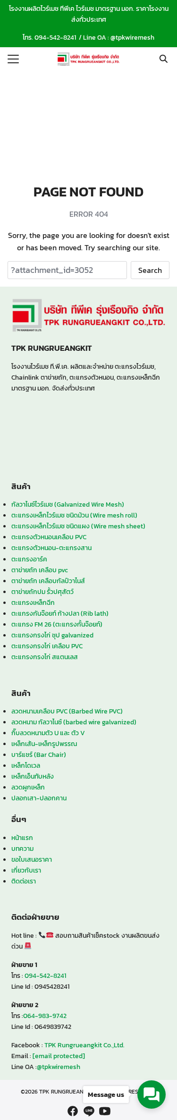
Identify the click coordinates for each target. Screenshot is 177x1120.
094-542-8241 (55, 37)
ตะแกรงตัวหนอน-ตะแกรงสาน (51, 548)
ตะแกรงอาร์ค (29, 559)
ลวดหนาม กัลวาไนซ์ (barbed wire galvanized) (73, 722)
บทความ (22, 848)
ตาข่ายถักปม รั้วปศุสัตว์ (42, 591)
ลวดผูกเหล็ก (28, 787)
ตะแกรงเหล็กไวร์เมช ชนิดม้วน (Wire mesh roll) (74, 515)
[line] (89, 1111)
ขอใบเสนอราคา (31, 859)
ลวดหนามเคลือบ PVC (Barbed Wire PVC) (67, 711)
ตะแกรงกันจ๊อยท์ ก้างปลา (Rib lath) (60, 613)
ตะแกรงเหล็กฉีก (33, 602)
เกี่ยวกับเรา (26, 870)
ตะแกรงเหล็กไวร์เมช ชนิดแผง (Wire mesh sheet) (78, 526)
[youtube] (105, 1111)
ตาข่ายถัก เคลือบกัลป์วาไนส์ (48, 581)
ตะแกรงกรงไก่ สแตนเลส (44, 657)
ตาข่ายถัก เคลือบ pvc (39, 570)
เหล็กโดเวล (25, 765)
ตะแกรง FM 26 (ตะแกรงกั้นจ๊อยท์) (56, 624)
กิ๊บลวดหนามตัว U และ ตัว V (48, 733)
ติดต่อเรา (23, 881)
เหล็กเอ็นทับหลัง (32, 776)
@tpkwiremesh (132, 37)
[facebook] (73, 1111)
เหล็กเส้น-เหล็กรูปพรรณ (44, 743)
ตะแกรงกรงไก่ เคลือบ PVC (47, 646)
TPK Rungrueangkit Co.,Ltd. (84, 1045)
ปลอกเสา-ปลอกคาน (39, 798)
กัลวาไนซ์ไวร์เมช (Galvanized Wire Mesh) (67, 504)
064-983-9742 (45, 1015)
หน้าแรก (22, 837)
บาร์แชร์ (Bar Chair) (38, 754)
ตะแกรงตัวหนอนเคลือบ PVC (48, 537)
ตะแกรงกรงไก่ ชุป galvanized (52, 635)
